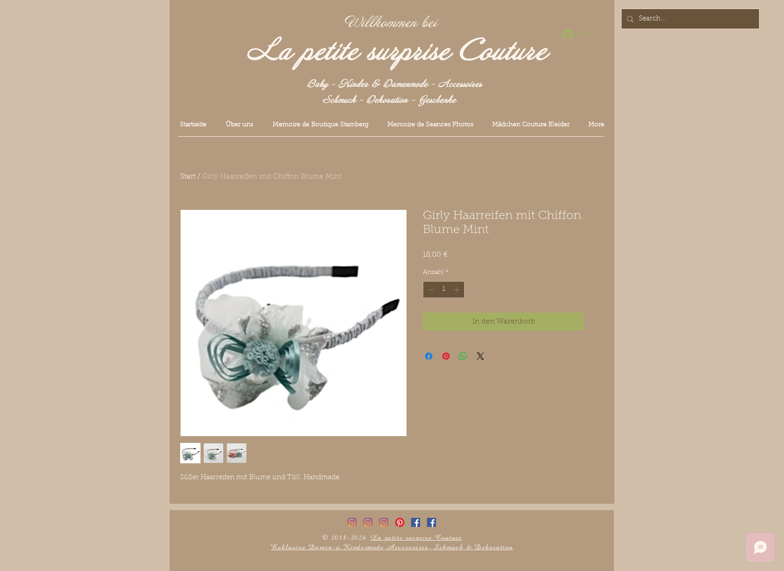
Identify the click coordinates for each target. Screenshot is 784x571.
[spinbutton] (444, 290)
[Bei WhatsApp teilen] (463, 356)
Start (188, 176)
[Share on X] (480, 356)
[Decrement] (430, 290)
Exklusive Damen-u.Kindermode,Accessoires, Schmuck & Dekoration (392, 547)
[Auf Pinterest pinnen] (446, 356)
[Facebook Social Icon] (415, 522)
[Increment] (457, 290)
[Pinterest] (399, 522)
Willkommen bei (391, 22)
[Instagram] (352, 522)
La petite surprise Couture (397, 51)
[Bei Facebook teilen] (428, 356)
